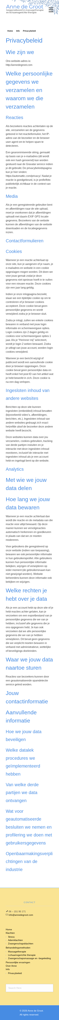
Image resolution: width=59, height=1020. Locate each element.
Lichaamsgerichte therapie (22, 955)
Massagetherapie (17, 951)
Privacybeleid (15, 973)
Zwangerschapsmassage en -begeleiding (29, 958)
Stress (11, 937)
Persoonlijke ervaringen (18, 962)
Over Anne (11, 965)
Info (18, 31)
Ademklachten (15, 940)
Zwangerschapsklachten (20, 943)
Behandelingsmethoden (18, 947)
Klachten (10, 933)
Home (10, 31)
